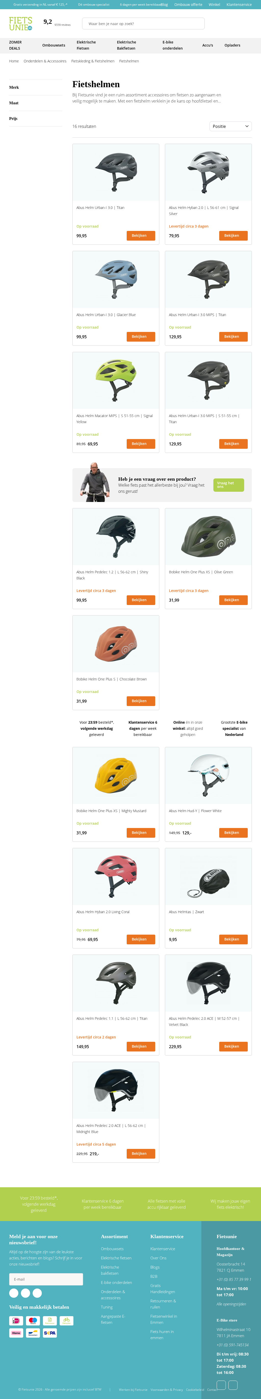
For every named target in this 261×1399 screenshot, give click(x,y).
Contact (212, 1389)
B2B (153, 1276)
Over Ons (158, 1257)
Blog (164, 4)
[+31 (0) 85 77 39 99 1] (233, 1385)
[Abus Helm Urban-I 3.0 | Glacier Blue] (116, 279)
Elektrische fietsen (116, 1257)
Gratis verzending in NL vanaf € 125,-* (41, 4)
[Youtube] (25, 1293)
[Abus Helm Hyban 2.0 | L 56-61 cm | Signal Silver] (208, 172)
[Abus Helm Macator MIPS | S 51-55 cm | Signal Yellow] (116, 380)
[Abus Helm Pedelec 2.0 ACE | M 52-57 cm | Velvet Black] (208, 983)
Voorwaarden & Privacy (167, 1389)
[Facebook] (13, 1293)
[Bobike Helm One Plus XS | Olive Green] (208, 537)
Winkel (214, 4)
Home (14, 61)
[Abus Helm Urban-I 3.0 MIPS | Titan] (208, 279)
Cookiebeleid (195, 1389)
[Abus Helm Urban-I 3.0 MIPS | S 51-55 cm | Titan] (208, 380)
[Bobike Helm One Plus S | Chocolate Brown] (116, 644)
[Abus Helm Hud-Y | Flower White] (208, 775)
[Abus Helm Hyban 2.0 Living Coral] (116, 876)
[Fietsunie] (20, 23)
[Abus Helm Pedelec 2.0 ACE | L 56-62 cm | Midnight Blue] (116, 1090)
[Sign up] (77, 1279)
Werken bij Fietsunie (133, 1389)
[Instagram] (37, 1293)
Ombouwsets (112, 1248)
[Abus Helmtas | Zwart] (208, 876)
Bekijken (139, 235)
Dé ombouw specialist (93, 4)
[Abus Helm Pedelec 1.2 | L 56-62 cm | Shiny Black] (116, 537)
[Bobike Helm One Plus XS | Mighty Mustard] (116, 775)
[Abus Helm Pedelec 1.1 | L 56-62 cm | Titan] (116, 983)
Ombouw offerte (188, 4)
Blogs (155, 1267)
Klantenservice (239, 4)
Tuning (107, 1307)
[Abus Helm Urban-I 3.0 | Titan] (116, 172)
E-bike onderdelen (116, 1282)
